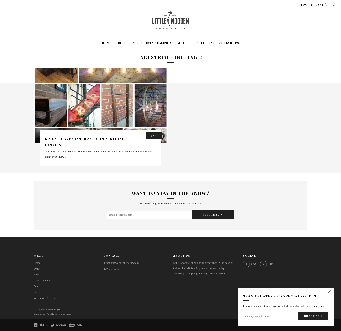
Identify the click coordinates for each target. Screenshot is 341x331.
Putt (200, 43)
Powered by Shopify (63, 314)
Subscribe (211, 214)
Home (107, 43)
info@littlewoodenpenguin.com (121, 262)
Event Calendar (160, 43)
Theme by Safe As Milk (44, 314)
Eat (212, 43)
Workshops (228, 43)
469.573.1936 (111, 268)
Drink (120, 43)
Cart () (322, 4)
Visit (137, 43)
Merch (183, 43)
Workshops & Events (45, 298)
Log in (306, 4)
